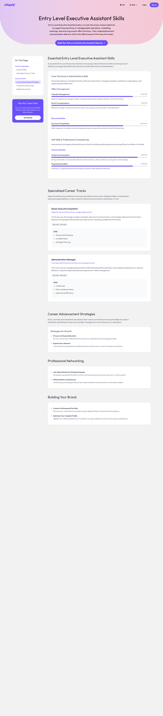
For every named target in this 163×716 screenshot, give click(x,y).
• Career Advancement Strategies (27, 82)
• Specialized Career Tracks (25, 73)
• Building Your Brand (23, 89)
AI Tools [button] (132, 5)
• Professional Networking (25, 86)
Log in (144, 5)
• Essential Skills (21, 70)
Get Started (28, 118)
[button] (122, 5)
